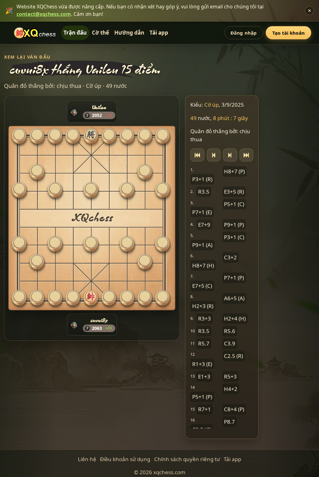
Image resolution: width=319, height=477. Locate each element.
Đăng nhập (244, 33)
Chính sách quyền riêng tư (187, 459)
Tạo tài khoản (288, 33)
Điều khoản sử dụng (125, 459)
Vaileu (99, 107)
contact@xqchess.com (44, 14)
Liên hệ (87, 459)
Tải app (159, 32)
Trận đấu (75, 32)
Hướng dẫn (129, 32)
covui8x (99, 320)
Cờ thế (100, 32)
